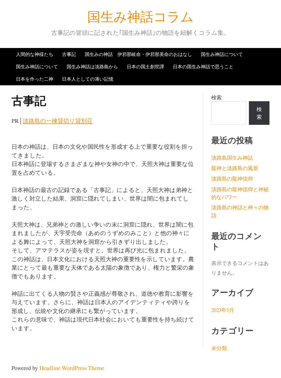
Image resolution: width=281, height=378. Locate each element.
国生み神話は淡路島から (92, 66)
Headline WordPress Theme (72, 368)
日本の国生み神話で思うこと (203, 66)
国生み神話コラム (140, 16)
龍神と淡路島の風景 (234, 168)
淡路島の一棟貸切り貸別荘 (57, 121)
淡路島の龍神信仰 (232, 178)
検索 (216, 97)
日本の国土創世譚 (145, 66)
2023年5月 (222, 309)
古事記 (69, 54)
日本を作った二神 (34, 79)
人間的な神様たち (34, 54)
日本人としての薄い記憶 (87, 79)
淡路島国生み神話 (232, 157)
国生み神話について (222, 54)
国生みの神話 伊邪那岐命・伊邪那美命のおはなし (138, 54)
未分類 (219, 348)
